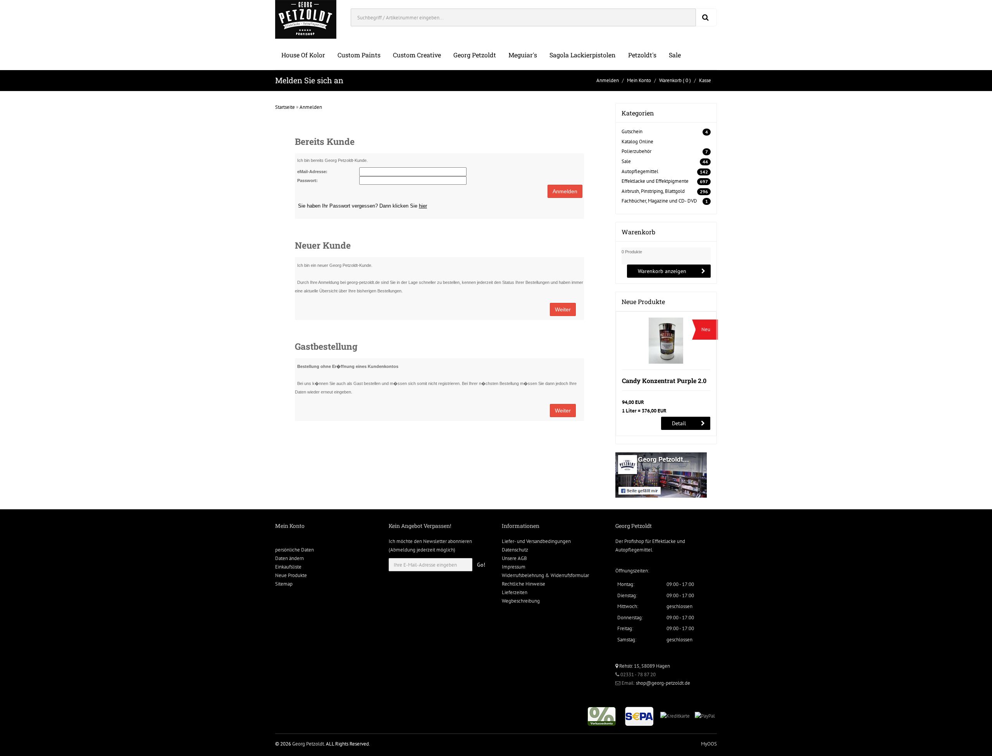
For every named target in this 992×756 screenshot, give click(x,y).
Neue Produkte (291, 575)
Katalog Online (637, 141)
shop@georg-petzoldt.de (663, 683)
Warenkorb (670, 80)
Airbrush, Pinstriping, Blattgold (653, 191)
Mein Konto (639, 80)
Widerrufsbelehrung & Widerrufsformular (545, 575)
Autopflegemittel (640, 171)
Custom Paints (359, 55)
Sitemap (284, 584)
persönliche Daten (294, 549)
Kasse (705, 80)
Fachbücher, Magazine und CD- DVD (659, 201)
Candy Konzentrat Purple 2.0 (664, 380)
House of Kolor (303, 55)
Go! (481, 564)
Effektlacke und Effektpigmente (655, 181)
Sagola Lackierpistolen (582, 55)
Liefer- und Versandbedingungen (536, 541)
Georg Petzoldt (474, 55)
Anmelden (607, 80)
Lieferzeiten (514, 592)
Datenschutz (515, 549)
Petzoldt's (642, 55)
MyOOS (709, 744)
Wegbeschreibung (521, 601)
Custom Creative (417, 55)
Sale (675, 55)
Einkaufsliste (288, 567)
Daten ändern (289, 558)
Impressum (513, 567)
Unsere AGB (514, 558)
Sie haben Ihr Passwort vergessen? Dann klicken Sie (362, 206)
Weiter (563, 309)
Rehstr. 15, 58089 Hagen (644, 666)
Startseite (285, 107)
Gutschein (632, 131)
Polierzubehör (636, 151)
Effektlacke (664, 541)
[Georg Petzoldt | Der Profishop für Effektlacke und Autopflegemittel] (305, 18)
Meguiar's (522, 55)
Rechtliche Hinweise (523, 584)
